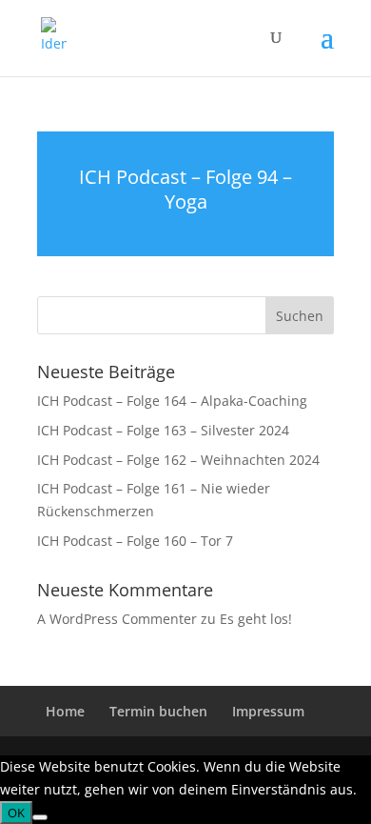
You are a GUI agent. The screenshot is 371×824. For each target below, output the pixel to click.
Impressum (268, 711)
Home (65, 711)
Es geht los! (256, 619)
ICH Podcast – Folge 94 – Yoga (185, 189)
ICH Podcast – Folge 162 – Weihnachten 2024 (178, 460)
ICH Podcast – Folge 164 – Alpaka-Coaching (172, 401)
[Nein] (40, 817)
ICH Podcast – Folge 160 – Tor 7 (135, 541)
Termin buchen (158, 711)
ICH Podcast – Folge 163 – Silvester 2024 (163, 430)
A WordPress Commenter (117, 619)
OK (16, 812)
